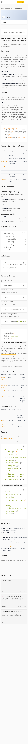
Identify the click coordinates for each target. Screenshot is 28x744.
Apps (2, 8)
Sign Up (20, 2)
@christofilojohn (7, 12)
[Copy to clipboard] (23, 32)
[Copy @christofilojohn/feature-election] (3, 13)
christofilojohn (8, 8)
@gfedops (4, 591)
